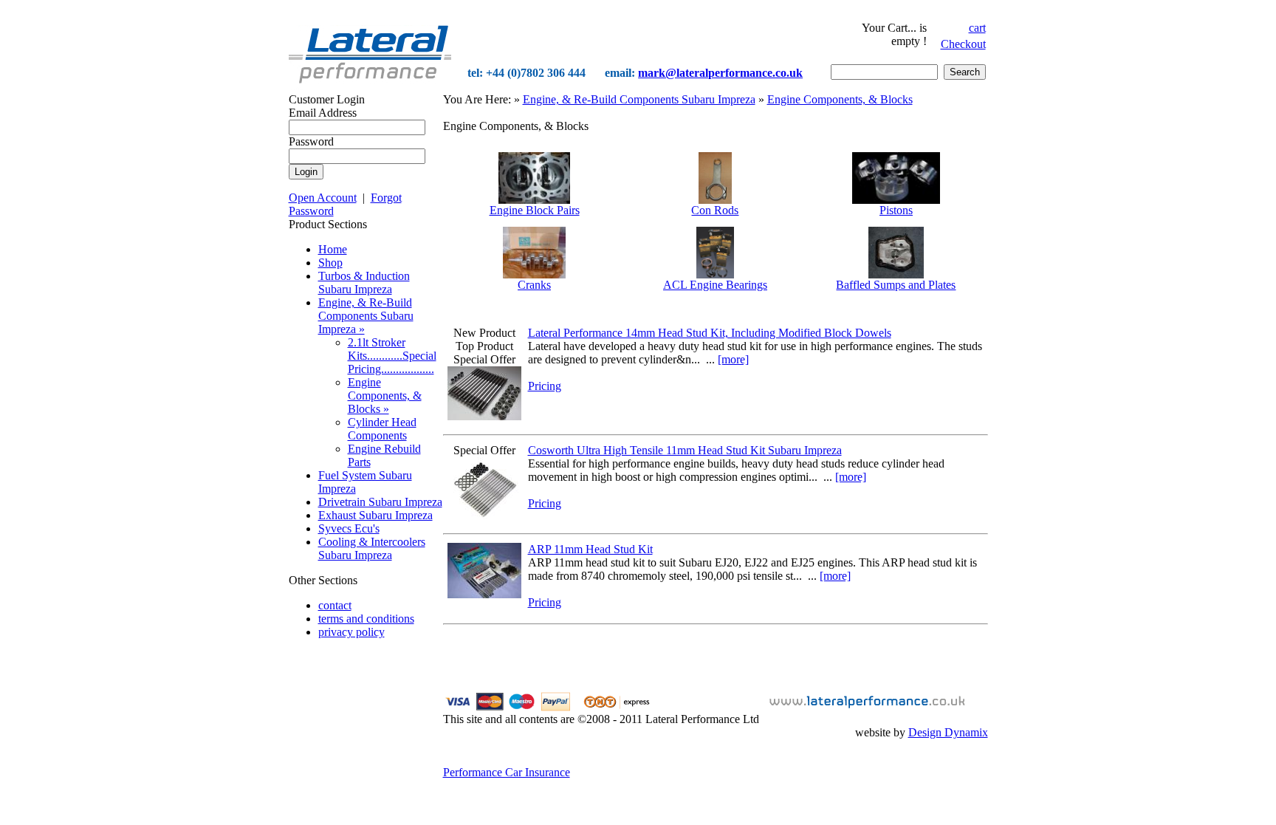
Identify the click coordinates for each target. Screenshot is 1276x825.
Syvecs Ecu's (349, 528)
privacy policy (351, 632)
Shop (330, 262)
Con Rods (714, 210)
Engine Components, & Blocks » (385, 395)
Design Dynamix (948, 732)
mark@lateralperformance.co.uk (720, 72)
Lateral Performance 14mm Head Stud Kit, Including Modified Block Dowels (709, 332)
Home (332, 249)
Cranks (534, 284)
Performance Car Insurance (506, 772)
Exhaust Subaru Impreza (375, 515)
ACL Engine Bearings (715, 284)
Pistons (896, 210)
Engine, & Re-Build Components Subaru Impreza (639, 99)
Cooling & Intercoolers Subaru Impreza (371, 548)
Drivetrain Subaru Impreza (380, 502)
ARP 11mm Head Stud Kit (590, 549)
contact (334, 605)
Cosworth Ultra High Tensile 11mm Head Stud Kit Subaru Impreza (685, 450)
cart (977, 27)
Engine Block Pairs (535, 210)
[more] (733, 359)
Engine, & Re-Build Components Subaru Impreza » (366, 315)
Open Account (323, 197)
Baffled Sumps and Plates (896, 284)
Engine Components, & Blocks (840, 99)
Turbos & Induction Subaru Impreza (364, 282)
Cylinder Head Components (382, 429)
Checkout (963, 44)
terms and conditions (366, 618)
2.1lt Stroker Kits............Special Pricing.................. (392, 355)
